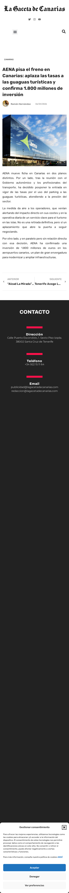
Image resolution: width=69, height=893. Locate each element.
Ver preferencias (34, 885)
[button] (64, 827)
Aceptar (34, 867)
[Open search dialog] (63, 32)
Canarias (8, 59)
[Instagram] (34, 19)
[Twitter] (29, 19)
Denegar (34, 876)
